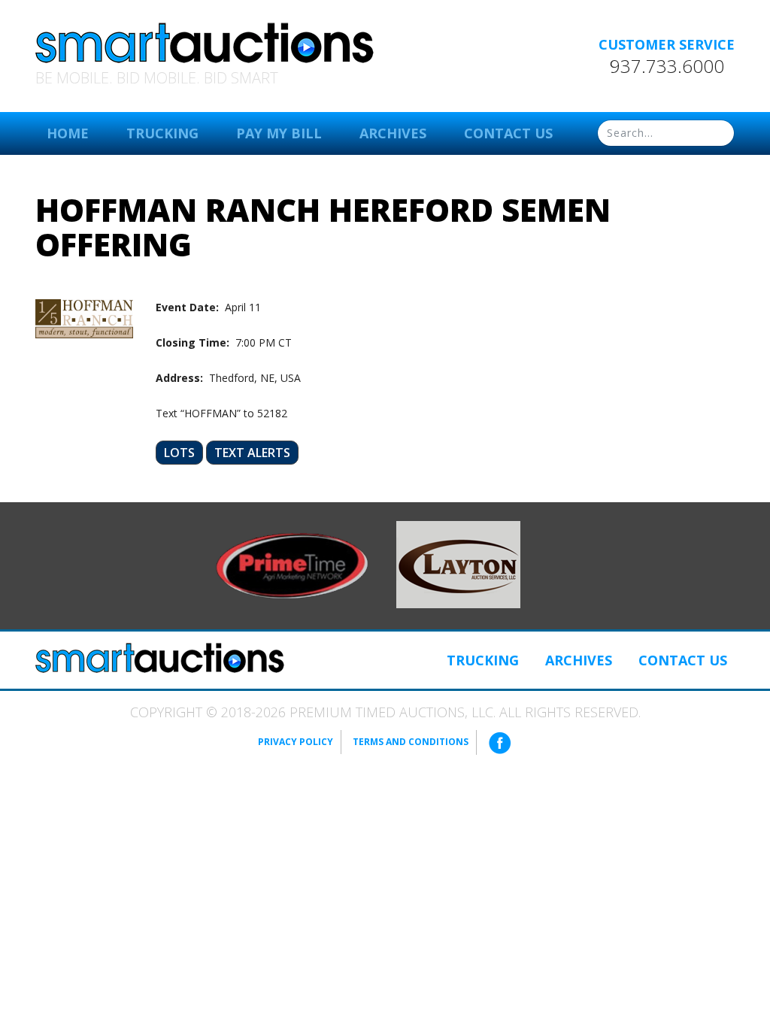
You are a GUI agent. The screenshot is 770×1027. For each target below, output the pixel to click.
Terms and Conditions (410, 741)
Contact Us (508, 133)
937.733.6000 (667, 66)
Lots (179, 452)
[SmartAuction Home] (159, 658)
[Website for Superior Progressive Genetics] (458, 564)
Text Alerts (252, 452)
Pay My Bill (279, 133)
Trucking (162, 133)
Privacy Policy (295, 741)
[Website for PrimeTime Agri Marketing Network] (292, 564)
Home (68, 133)
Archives (392, 133)
